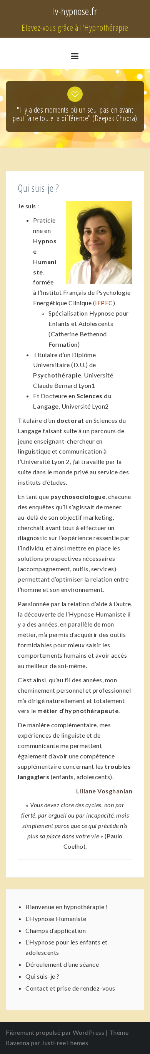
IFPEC (104, 302)
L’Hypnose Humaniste (56, 918)
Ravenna (18, 1042)
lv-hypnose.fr (75, 11)
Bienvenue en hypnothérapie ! (66, 906)
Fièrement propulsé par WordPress (55, 1032)
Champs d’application (55, 930)
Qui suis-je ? (42, 976)
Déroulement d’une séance (62, 964)
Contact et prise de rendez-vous (70, 988)
